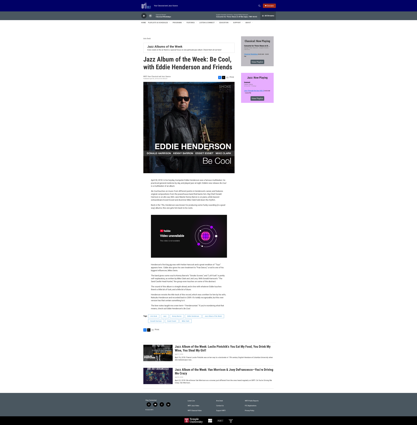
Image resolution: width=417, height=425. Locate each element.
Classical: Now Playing (257, 41)
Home (143, 22)
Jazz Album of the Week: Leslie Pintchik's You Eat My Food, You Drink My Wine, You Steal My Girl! (223, 348)
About (248, 22)
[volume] (150, 15)
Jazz (164, 316)
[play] (144, 16)
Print (232, 77)
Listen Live (191, 401)
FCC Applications (250, 406)
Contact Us (220, 406)
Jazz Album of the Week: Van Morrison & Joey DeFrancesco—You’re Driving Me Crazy (224, 371)
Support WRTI (221, 410)
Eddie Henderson (193, 316)
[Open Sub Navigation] (169, 22)
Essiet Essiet (171, 321)
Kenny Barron (177, 316)
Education (223, 22)
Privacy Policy (249, 410)
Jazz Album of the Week (213, 316)
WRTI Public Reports (252, 401)
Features (191, 22)
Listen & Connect (207, 22)
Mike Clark (185, 321)
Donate (270, 6)
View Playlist (257, 62)
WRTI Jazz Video (193, 406)
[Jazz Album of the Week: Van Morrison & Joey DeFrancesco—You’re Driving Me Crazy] (158, 376)
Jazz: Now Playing (257, 77)
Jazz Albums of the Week (164, 46)
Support (237, 22)
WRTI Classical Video (195, 410)
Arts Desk (147, 38)
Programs (177, 22)
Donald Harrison (156, 321)
